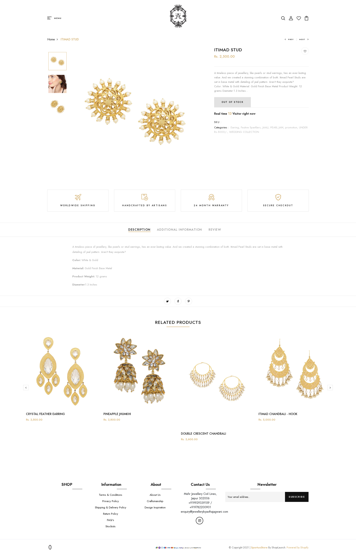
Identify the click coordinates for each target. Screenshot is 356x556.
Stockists (111, 526)
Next (302, 39)
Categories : (221, 127)
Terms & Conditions (110, 495)
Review (215, 230)
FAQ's (110, 520)
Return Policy (110, 514)
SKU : (217, 122)
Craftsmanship (155, 501)
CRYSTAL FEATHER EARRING (45, 414)
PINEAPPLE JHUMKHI (117, 414)
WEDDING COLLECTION (244, 132)
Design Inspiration (155, 507)
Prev (291, 39)
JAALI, (266, 127)
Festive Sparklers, (252, 127)
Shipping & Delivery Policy (110, 507)
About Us (155, 495)
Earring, (236, 127)
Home (51, 39)
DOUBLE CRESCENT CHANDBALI (203, 433)
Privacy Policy (110, 501)
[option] (57, 61)
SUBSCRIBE (297, 497)
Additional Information (179, 230)
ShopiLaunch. (279, 547)
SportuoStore (259, 547)
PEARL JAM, (277, 127)
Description (139, 230)
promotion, (292, 127)
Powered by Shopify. (297, 547)
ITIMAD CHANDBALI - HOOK (277, 414)
